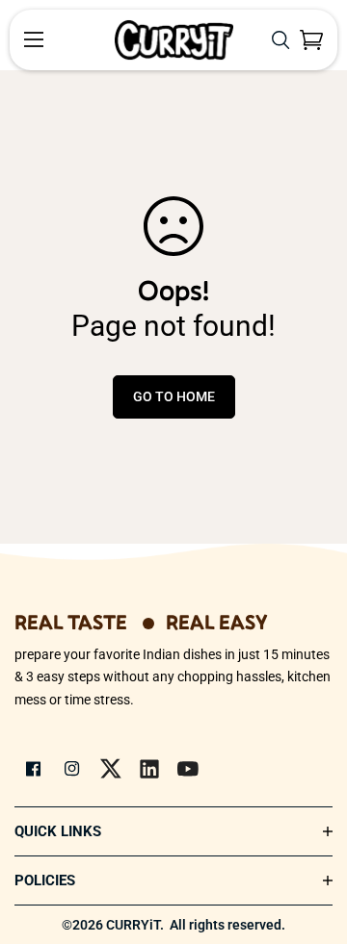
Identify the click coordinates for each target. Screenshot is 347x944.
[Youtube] (188, 769)
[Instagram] (72, 769)
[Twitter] (111, 769)
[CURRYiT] (174, 40)
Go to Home (174, 396)
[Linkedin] (149, 769)
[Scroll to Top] (312, 842)
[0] (311, 40)
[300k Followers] (33, 769)
